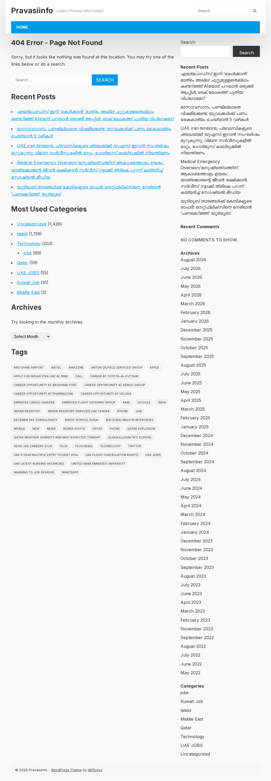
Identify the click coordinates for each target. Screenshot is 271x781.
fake (126, 402)
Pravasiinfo (32, 10)
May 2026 (190, 286)
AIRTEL (56, 367)
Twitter (134, 446)
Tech (63, 446)
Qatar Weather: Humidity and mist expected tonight (57, 437)
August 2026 (193, 259)
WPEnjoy (95, 770)
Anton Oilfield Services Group (116, 367)
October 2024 (194, 453)
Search (187, 42)
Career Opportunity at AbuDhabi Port (45, 385)
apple (154, 367)
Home (22, 27)
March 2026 (192, 303)
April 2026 (190, 295)
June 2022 (191, 664)
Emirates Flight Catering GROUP (88, 402)
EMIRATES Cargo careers (34, 402)
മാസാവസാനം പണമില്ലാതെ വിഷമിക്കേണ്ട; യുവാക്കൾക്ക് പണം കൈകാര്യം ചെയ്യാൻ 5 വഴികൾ (214, 113)
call (79, 376)
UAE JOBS (28, 272)
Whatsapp (70, 472)
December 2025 (196, 330)
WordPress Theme (66, 770)
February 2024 (195, 523)
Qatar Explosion (141, 428)
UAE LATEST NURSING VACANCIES (39, 463)
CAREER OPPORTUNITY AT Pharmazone (43, 394)
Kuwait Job (28, 282)
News (51, 428)
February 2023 (195, 620)
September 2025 (197, 356)
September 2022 (197, 637)
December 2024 (196, 435)
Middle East (28, 292)
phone (115, 428)
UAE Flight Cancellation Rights (111, 455)
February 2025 (195, 417)
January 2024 (194, 532)
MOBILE (19, 428)
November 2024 (197, 444)
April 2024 (191, 505)
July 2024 (190, 479)
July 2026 (190, 268)
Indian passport (27, 411)
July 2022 (190, 655)
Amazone (76, 367)
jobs (28, 252)
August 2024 (193, 470)
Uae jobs (153, 455)
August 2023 (193, 576)
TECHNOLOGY (110, 446)
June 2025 (191, 382)
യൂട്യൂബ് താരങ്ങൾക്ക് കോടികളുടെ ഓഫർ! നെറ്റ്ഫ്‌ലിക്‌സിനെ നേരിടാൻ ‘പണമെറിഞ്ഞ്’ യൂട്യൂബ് (216, 207)
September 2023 (197, 567)
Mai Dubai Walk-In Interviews (129, 420)
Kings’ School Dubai (81, 420)
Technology (29, 243)
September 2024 (197, 461)
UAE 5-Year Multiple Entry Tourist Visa (46, 455)
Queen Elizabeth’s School (130, 437)
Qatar (22, 262)
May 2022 (190, 672)
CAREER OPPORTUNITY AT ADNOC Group (114, 385)
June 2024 (191, 488)
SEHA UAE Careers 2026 (33, 446)
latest (22, 233)
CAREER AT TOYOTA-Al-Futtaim (114, 376)
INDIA (162, 402)
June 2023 (191, 593)
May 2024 (190, 497)
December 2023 (196, 541)
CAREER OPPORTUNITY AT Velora (106, 394)
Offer (97, 428)
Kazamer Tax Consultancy (35, 420)
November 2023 (196, 549)
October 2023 (194, 558)
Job (139, 411)
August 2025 (193, 365)
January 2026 (194, 321)
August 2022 (193, 646)
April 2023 (190, 602)
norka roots (74, 428)
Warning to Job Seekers (34, 472)
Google (144, 402)
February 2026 (195, 312)
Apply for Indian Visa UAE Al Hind (41, 376)
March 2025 (192, 409)
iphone (122, 411)
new (36, 428)
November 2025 (196, 339)
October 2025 (194, 347)
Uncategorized (31, 224)
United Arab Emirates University (98, 463)
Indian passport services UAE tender (79, 411)
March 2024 (192, 514)
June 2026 (191, 277)
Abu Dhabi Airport (29, 367)
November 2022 (196, 628)
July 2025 (190, 373)
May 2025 (190, 391)
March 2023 (192, 611)
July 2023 (190, 584)
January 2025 (194, 426)
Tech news (84, 446)
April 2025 (190, 400)
